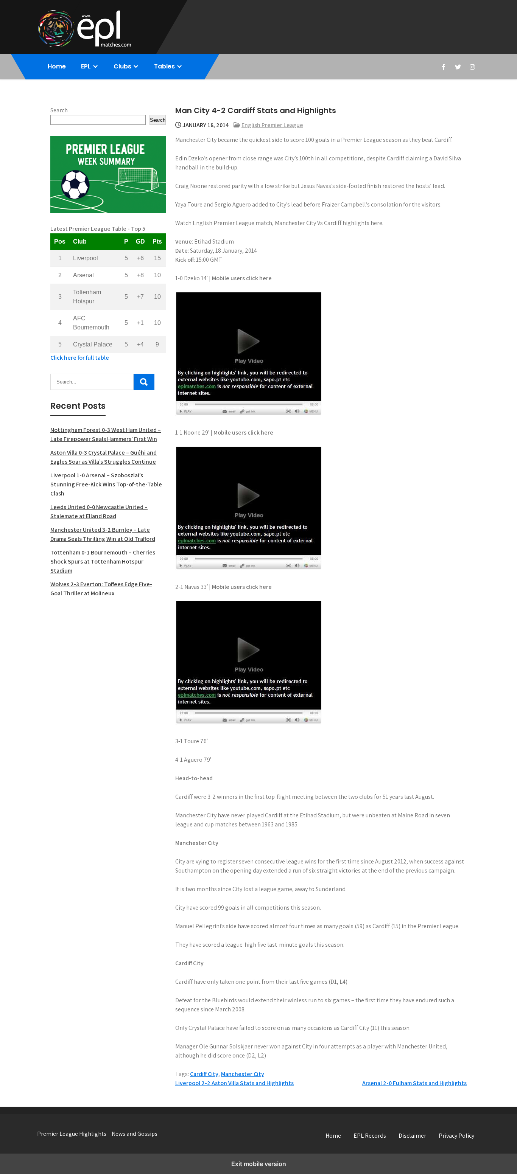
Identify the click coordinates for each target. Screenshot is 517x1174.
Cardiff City (204, 1074)
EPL (86, 66)
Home (57, 66)
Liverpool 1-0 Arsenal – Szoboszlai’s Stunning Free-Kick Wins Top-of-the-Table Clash (106, 484)
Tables (164, 66)
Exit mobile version (258, 1164)
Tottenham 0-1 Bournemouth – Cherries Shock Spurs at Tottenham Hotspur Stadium (102, 561)
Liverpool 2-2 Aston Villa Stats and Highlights (234, 1083)
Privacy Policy (456, 1136)
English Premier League (272, 125)
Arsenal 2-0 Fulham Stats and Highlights (414, 1083)
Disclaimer (412, 1136)
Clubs (122, 66)
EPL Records (369, 1136)
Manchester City (242, 1074)
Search (59, 110)
